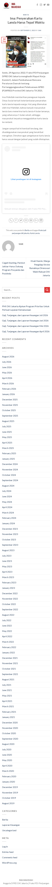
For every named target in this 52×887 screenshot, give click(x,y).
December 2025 (10, 399)
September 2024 (10, 480)
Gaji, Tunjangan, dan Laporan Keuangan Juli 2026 (25, 315)
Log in (5, 846)
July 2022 (6, 620)
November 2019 (10, 792)
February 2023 (9, 582)
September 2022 (10, 609)
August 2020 (8, 744)
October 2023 (9, 539)
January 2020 (8, 781)
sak (39, 30)
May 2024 (7, 501)
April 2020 (7, 765)
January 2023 (8, 588)
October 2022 (9, 604)
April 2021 (7, 701)
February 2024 (9, 518)
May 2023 (7, 566)
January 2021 (8, 717)
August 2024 (8, 485)
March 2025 (8, 448)
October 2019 (9, 797)
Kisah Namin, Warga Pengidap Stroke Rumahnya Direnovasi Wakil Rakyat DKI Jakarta (39, 268)
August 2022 (8, 614)
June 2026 (7, 367)
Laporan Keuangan (11, 825)
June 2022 (7, 625)
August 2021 (8, 679)
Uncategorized (9, 830)
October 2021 (9, 668)
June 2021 (7, 690)
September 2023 (10, 544)
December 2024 (10, 464)
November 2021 (10, 663)
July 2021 (6, 684)
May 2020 (7, 760)
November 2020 (10, 728)
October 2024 (9, 475)
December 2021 (10, 658)
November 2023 (10, 534)
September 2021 (10, 674)
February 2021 (9, 711)
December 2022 (10, 593)
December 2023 (10, 528)
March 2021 (8, 706)
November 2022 (10, 598)
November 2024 (10, 469)
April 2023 (7, 571)
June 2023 (7, 561)
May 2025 (7, 437)
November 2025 (10, 405)
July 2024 (6, 491)
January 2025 (8, 458)
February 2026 (9, 388)
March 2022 (8, 641)
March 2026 (8, 383)
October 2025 (9, 410)
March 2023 (8, 577)
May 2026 (7, 372)
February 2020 (9, 776)
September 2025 (10, 415)
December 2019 (10, 787)
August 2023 (8, 550)
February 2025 (9, 453)
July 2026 (6, 361)
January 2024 (8, 523)
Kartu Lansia (35, 233)
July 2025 (6, 426)
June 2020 (7, 754)
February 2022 (9, 647)
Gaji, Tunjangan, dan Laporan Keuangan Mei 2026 (25, 326)
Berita (26, 15)
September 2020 (10, 738)
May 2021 (7, 695)
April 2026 (7, 378)
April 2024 (7, 507)
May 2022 (7, 631)
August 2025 (8, 421)
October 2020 (9, 733)
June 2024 (7, 496)
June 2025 (7, 431)
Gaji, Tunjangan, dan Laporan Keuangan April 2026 (26, 331)
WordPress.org (9, 862)
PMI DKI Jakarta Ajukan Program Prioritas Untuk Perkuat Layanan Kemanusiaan (25, 308)
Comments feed (9, 857)
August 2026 (8, 356)
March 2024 (8, 512)
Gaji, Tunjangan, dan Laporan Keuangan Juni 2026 (25, 320)
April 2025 (7, 442)
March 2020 (8, 771)
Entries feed (7, 852)
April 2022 (7, 636)
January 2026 (8, 394)
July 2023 (6, 555)
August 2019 (8, 803)
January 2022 (8, 652)
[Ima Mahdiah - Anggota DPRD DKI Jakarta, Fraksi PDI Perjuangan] (16, 5)
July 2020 (6, 749)
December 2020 (10, 722)
